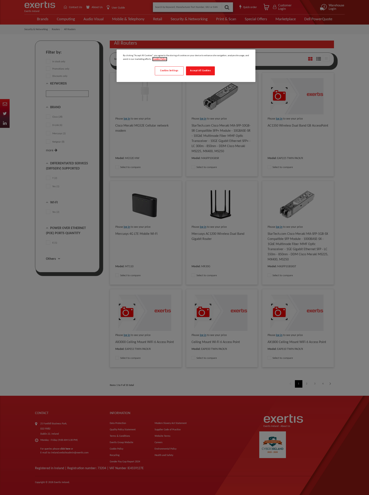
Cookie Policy (159, 59)
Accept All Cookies (200, 70)
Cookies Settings (169, 70)
